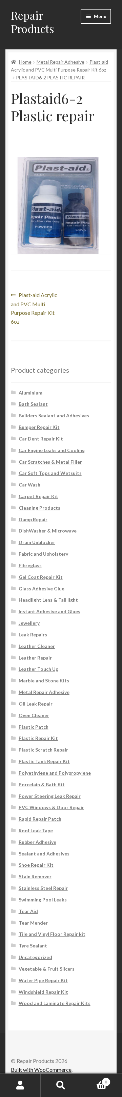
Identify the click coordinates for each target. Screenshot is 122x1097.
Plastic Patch (33, 727)
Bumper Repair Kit (39, 427)
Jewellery (29, 623)
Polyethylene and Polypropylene (55, 773)
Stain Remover (35, 876)
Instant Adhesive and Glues (49, 611)
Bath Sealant (33, 404)
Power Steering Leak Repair (50, 796)
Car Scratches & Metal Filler (50, 462)
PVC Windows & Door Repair (51, 807)
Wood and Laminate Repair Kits (54, 1003)
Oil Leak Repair (36, 704)
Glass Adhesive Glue (41, 588)
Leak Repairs (33, 634)
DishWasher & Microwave (48, 531)
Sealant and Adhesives (44, 853)
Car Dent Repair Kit (41, 439)
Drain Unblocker (37, 542)
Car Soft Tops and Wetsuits (50, 473)
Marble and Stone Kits (44, 680)
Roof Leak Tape (36, 830)
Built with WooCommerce (41, 1069)
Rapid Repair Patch (40, 819)
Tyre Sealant (33, 945)
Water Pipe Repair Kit (43, 980)
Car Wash (29, 485)
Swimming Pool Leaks (43, 899)
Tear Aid (28, 911)
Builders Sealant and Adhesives (54, 415)
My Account (20, 1085)
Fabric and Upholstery (43, 554)
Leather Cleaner (37, 646)
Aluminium (30, 393)
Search (61, 1085)
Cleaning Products (39, 508)
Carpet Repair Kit (38, 496)
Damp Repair (33, 519)
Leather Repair (35, 658)
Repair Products (32, 22)
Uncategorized (35, 957)
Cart (94, 1079)
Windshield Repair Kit (43, 992)
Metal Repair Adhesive (60, 62)
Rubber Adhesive (37, 842)
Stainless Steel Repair (43, 888)
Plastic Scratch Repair (43, 750)
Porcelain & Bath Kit (42, 784)
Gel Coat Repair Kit (41, 577)
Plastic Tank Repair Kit (44, 761)
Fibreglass (30, 565)
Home (25, 62)
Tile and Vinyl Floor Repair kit (52, 934)
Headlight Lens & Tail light (48, 600)
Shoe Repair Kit (36, 865)
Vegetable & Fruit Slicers (47, 969)
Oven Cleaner (34, 715)
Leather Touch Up (38, 669)
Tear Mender (33, 923)
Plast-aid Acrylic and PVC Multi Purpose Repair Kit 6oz (34, 308)
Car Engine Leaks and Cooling (52, 450)
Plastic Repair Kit (38, 738)
